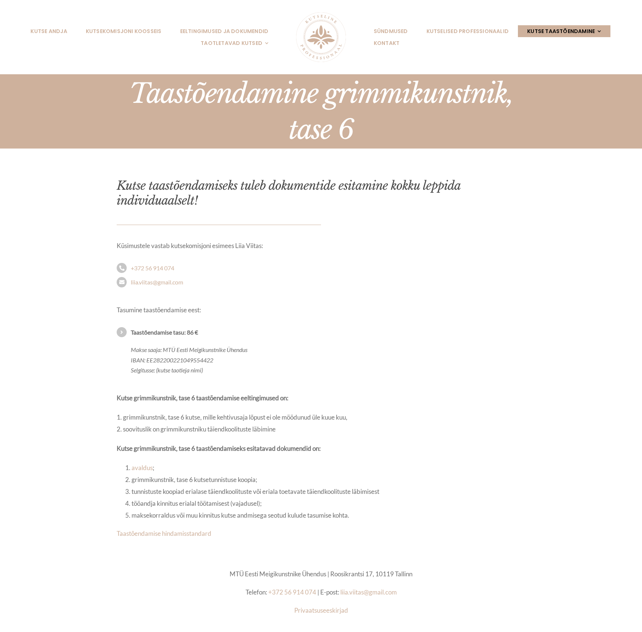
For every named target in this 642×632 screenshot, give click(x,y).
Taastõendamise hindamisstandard (164, 533)
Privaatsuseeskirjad (321, 610)
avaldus (142, 468)
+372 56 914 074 (152, 267)
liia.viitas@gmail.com (157, 282)
